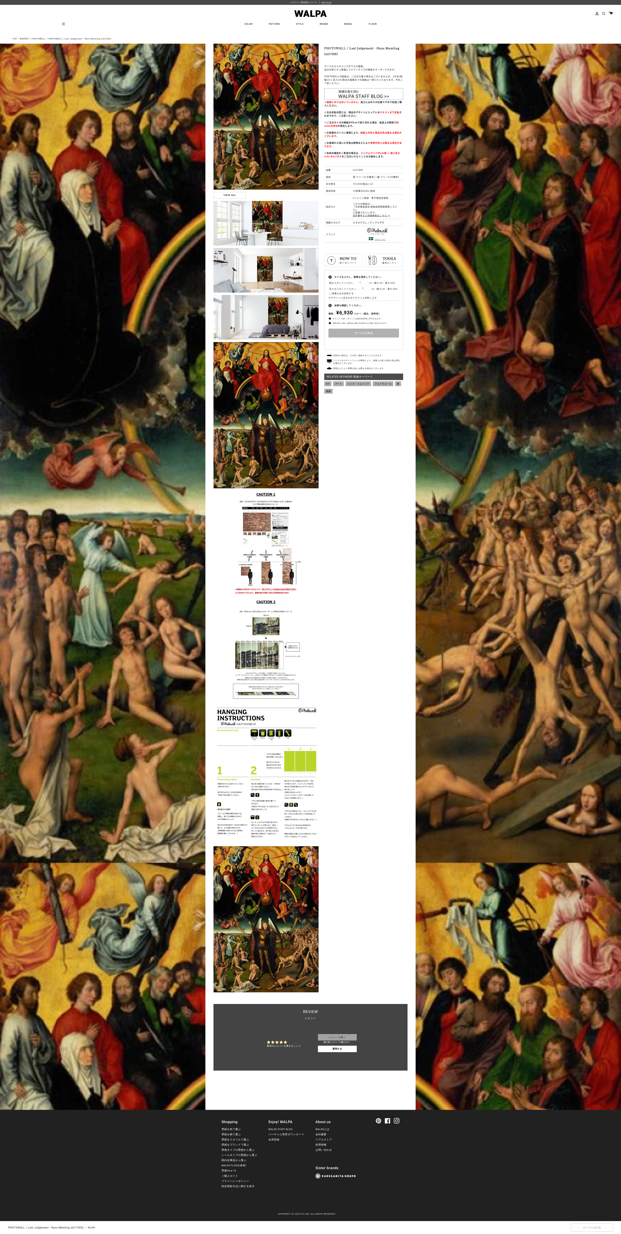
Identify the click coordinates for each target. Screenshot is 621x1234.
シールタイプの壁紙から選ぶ (239, 1155)
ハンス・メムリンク (358, 383)
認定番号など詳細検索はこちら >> (371, 215)
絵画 (328, 391)
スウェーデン (380, 239)
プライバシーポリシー (235, 1181)
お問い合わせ (324, 1150)
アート (338, 383)
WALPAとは (322, 1129)
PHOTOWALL (38, 38)
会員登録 (273, 1139)
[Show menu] (64, 23)
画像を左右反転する (343, 293)
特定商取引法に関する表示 (238, 1186)
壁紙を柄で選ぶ (231, 1134)
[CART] (611, 13)
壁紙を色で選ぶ (231, 1129)
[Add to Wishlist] (363, 343)
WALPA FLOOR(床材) (234, 1165)
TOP (14, 38)
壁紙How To (229, 1170)
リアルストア (324, 1139)
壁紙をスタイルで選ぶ (235, 1139)
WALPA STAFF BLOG (280, 1129)
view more (326, 2)
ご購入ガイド (230, 1176)
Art (328, 383)
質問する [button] (337, 1049)
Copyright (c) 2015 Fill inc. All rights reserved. (307, 1214)
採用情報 (321, 1145)
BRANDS (24, 38)
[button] (603, 13)
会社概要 (321, 1134)
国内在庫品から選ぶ (234, 1160)
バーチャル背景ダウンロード (286, 1134)
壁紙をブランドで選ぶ (235, 1145)
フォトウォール (383, 383)
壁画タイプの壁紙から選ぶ (238, 1150)
